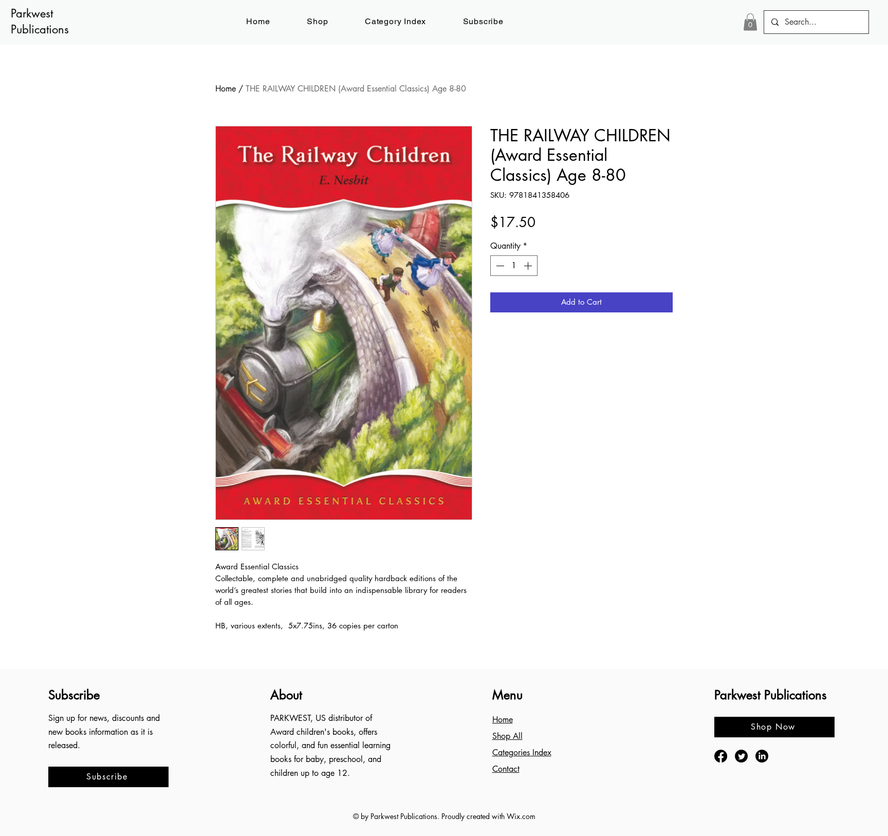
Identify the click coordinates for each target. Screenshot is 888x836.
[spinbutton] (514, 265)
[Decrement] (499, 265)
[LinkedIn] (761, 756)
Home (225, 88)
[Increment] (529, 265)
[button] (483, 21)
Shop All (507, 736)
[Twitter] (741, 756)
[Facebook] (720, 756)
